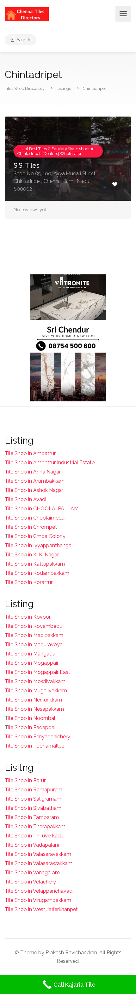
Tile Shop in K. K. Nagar (32, 555)
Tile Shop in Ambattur (30, 453)
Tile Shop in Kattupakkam (35, 564)
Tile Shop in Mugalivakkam (36, 691)
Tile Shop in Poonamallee (34, 746)
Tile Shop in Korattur (29, 582)
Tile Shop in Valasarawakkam (38, 863)
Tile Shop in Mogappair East (37, 672)
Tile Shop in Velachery (30, 882)
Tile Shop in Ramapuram (33, 790)
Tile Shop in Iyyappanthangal (39, 545)
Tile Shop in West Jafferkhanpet (41, 909)
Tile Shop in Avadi (25, 499)
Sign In (23, 40)
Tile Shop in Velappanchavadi (39, 891)
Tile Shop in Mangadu (30, 654)
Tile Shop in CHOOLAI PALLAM (41, 509)
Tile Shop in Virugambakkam (38, 900)
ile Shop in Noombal (31, 718)
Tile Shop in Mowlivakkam (35, 681)
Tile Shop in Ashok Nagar (34, 490)
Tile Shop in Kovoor (28, 617)
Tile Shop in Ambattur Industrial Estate (50, 463)
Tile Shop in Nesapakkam (34, 709)
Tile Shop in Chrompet (31, 527)
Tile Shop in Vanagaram (32, 873)
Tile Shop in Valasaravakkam (38, 854)
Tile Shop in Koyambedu (33, 626)
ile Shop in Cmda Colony (36, 536)
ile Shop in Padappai (31, 727)
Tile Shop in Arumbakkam (35, 481)
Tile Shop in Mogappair (32, 663)
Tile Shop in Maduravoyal (34, 644)
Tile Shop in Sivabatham (33, 808)
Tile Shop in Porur (25, 780)
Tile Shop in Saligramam (33, 799)
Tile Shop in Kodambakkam (37, 573)
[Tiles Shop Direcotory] (27, 14)
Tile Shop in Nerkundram (33, 700)
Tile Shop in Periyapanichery (37, 737)
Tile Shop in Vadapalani (32, 845)
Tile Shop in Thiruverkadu (34, 836)
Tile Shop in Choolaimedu (35, 518)
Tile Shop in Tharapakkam (35, 826)
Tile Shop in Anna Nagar (33, 472)
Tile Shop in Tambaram (32, 817)
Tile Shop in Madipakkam (34, 635)
